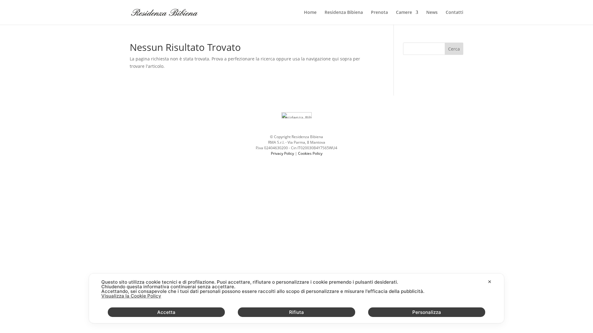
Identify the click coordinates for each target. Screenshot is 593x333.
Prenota (379, 12)
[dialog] (296, 298)
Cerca (454, 49)
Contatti (454, 12)
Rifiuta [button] (296, 312)
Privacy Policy (282, 153)
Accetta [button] (166, 312)
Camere (404, 12)
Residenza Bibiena (344, 12)
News (432, 12)
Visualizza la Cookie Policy (131, 296)
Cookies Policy (310, 153)
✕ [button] (490, 282)
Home (310, 12)
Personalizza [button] (426, 312)
